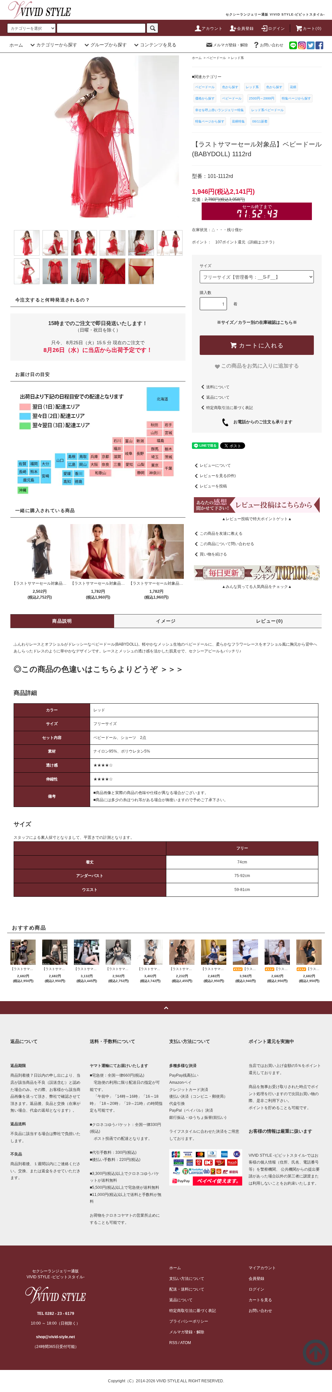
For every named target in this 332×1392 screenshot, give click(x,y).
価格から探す (205, 98)
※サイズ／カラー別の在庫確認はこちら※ (257, 322)
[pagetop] (166, 1007)
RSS (173, 1342)
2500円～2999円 (261, 98)
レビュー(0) (269, 621)
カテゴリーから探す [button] (56, 44)
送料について (218, 386)
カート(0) (312, 28)
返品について (218, 397)
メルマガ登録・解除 (230, 45)
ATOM (185, 1342)
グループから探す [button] (108, 44)
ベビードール (205, 87)
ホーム (16, 45)
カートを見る (260, 1300)
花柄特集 (238, 121)
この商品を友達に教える (221, 533)
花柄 (293, 87)
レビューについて (215, 465)
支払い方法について (186, 1278)
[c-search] (152, 28)
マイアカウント (262, 1268)
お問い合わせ (271, 45)
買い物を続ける (213, 554)
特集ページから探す (296, 98)
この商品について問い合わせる (227, 544)
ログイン (276, 28)
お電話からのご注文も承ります (260, 421)
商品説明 (62, 621)
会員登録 (245, 28)
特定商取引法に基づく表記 (229, 407)
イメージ (166, 621)
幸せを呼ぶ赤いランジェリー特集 (219, 110)
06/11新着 (259, 121)
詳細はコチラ (261, 242)
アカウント (212, 28)
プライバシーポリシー (188, 1321)
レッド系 (252, 87)
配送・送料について (186, 1289)
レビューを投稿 (213, 486)
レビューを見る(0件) (218, 476)
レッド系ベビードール (267, 110)
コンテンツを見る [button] (158, 44)
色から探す (230, 87)
